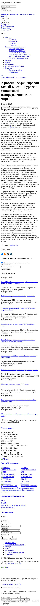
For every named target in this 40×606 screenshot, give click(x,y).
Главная (4, 77)
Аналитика (13, 41)
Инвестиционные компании (19, 54)
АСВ (3, 500)
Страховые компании (17, 51)
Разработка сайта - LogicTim (11, 584)
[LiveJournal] (11, 254)
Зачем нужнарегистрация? (6, 29)
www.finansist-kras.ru (14, 563)
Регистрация (9, 26)
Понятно (35, 601)
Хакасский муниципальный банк (29, 485)
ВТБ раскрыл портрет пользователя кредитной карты (18, 296)
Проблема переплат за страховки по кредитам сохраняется (19, 370)
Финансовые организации (14, 47)
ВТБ (22, 472)
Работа (7, 62)
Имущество (9, 64)
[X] (8, 254)
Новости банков (12, 77)
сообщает (11, 127)
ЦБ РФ (3, 503)
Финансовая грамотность (14, 66)
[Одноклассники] (5, 254)
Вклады (8, 60)
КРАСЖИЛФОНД (8, 507)
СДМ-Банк (24, 479)
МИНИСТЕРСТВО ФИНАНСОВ (13, 505)
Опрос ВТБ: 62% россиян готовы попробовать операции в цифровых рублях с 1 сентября (19, 282)
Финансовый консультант (14, 552)
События (12, 43)
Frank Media (13, 245)
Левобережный (26, 474)
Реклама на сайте (15, 70)
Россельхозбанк (26, 477)
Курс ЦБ (4, 16)
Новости (8, 37)
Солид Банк (25, 481)
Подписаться (5, 24)
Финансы (12, 45)
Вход (2, 26)
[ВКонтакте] (2, 254)
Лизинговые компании (17, 53)
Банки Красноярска (16, 49)
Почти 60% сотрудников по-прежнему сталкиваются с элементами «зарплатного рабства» (18, 340)
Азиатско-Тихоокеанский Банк (28, 469)
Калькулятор (7, 512)
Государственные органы (18, 58)
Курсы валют (7, 428)
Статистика (13, 72)
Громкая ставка (10, 543)
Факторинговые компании (19, 56)
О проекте (9, 68)
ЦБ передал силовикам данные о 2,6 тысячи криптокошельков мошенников (14, 385)
